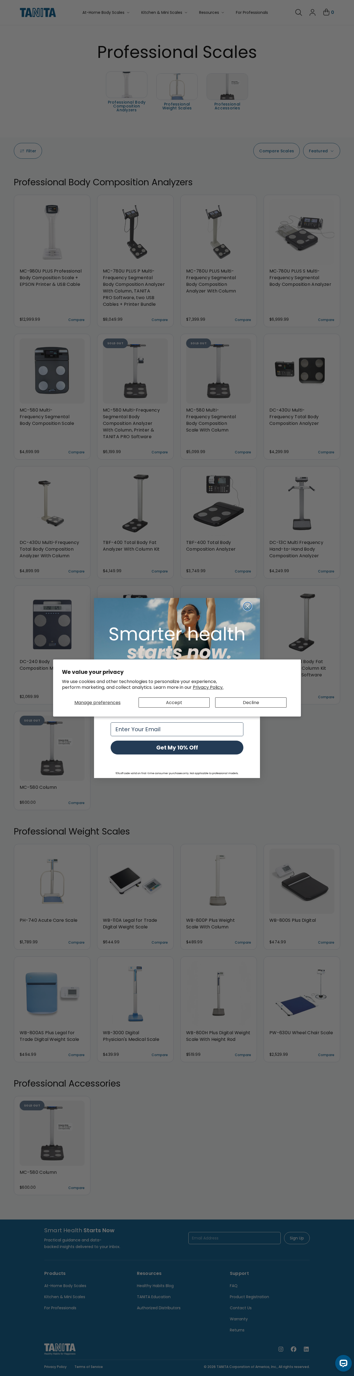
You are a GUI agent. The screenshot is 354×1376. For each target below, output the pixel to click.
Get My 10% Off (177, 747)
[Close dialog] (247, 606)
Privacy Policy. (208, 687)
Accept (174, 702)
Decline (251, 702)
